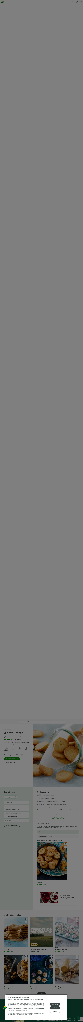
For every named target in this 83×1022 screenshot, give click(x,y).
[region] (36, 1007)
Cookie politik (41, 1008)
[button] (5, 1008)
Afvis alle (55, 1007)
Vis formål (55, 1011)
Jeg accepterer (55, 1004)
